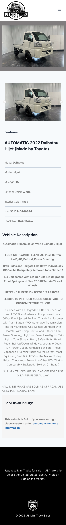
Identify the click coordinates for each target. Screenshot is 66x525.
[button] (4, 101)
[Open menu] (59, 10)
